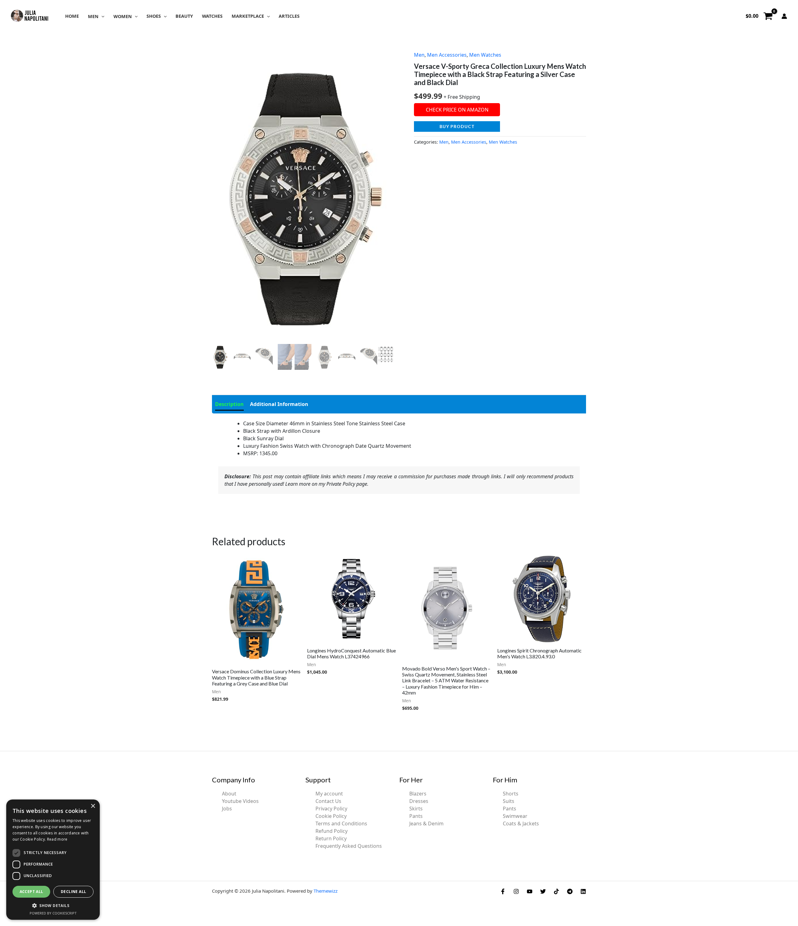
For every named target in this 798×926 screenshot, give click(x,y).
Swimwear (515, 816)
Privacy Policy (331, 808)
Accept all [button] (31, 891)
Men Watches (485, 54)
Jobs (227, 808)
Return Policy (331, 838)
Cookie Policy (331, 816)
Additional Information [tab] (279, 404)
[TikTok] (556, 891)
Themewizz (326, 891)
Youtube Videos (240, 801)
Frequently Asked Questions (348, 845)
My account (329, 793)
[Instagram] (516, 891)
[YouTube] (529, 891)
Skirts (416, 808)
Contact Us (328, 801)
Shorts (510, 793)
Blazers (417, 793)
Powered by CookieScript (53, 913)
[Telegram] (570, 891)
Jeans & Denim (426, 823)
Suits (508, 801)
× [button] (92, 806)
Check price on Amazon (457, 109)
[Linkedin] (583, 891)
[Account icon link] (784, 16)
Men (419, 54)
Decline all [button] (73, 891)
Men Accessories (447, 54)
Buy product (457, 126)
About (229, 793)
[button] (101, 16)
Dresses (418, 801)
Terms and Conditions (341, 823)
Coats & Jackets (521, 823)
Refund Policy (331, 831)
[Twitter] (543, 891)
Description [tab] (229, 404)
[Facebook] (503, 891)
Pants (416, 816)
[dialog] (53, 860)
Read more (57, 839)
